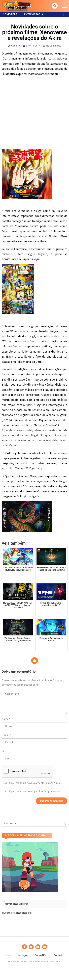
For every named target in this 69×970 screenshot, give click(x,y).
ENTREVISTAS (32, 14)
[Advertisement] (34, 113)
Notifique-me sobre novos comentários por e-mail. (33, 782)
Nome (5, 718)
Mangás (23, 955)
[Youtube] (37, 946)
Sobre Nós (41, 955)
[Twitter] (31, 946)
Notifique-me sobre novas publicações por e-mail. (32, 791)
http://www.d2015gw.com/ (25, 468)
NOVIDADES (10, 14)
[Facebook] (24, 946)
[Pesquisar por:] (34, 823)
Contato (58, 955)
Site (4, 751)
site (40, 53)
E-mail (5, 734)
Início (9, 955)
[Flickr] (44, 946)
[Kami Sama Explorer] (17, 5)
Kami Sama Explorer (16, 903)
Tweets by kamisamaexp (17, 912)
